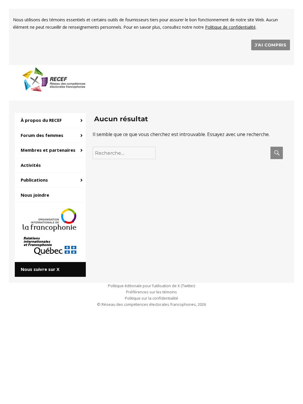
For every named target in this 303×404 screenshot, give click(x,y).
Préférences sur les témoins (151, 292)
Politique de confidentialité (230, 27)
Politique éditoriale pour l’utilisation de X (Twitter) (151, 285)
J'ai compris (270, 45)
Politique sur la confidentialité (151, 298)
